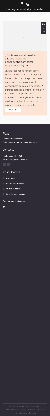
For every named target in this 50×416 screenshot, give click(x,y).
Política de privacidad (15, 183)
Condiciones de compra (15, 194)
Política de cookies (14, 189)
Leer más (11, 109)
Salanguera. (32, 413)
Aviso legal (10, 178)
